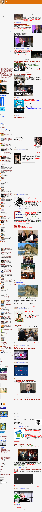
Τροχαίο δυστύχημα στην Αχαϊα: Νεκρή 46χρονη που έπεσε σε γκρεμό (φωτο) (7, 260)
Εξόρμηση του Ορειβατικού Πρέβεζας (21, 418)
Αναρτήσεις (2, 124)
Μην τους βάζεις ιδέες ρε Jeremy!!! (20, 24)
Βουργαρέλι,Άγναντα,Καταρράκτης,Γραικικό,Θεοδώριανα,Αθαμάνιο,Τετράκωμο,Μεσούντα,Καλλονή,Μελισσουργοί (6, 193)
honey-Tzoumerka (3, 208)
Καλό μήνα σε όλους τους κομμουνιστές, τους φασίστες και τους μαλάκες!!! (27, 399)
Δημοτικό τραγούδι (18, 378)
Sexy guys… (5, 228)
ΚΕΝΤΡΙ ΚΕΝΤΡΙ (1, 96)
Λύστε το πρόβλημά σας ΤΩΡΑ (6, 166)
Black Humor (27, 48)
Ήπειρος (18, 22)
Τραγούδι (19, 115)
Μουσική (18, 115)
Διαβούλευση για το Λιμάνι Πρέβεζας (7, 189)
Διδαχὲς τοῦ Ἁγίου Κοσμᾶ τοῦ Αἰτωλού (7, 248)
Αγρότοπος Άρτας (3, 143)
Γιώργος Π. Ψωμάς (39, 152)
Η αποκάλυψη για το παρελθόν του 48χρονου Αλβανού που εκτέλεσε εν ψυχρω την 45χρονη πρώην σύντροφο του (6, 274)
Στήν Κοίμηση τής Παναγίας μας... (7, 321)
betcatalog (2, 283)
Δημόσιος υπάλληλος (20, 48)
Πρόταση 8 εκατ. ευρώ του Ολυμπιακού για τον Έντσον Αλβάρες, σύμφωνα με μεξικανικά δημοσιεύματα (6, 252)
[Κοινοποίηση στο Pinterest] (28, 59)
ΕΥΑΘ (16, 442)
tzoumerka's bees (3, 176)
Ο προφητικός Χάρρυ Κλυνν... (19, 310)
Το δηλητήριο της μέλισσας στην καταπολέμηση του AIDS (6, 209)
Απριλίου (2, 463)
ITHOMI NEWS (2, 308)
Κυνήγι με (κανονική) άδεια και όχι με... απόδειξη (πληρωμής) (7, 152)
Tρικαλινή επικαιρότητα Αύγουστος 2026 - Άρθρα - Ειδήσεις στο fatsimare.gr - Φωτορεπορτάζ (7, 317)
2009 (1, 466)
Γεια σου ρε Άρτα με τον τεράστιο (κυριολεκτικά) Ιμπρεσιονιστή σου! (7, 134)
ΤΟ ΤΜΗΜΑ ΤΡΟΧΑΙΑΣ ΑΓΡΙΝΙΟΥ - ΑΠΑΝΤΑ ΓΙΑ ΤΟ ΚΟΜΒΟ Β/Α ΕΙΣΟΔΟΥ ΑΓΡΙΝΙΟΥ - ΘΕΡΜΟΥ (7, 347)
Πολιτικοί (17, 282)
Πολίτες (22, 442)
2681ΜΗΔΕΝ (2, 133)
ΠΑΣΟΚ (16, 504)
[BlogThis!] (26, 59)
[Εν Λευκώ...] (2, 405)
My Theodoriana (2, 198)
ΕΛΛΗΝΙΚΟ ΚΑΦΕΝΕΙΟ (3, 342)
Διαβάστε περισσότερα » (16, 441)
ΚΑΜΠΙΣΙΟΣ (2, 240)
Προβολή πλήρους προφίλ (5, 81)
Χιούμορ (17, 97)
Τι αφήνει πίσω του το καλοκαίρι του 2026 (5, 130)
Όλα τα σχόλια (2, 125)
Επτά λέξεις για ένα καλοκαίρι (6, 325)
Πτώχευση (20, 323)
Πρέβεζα (22, 22)
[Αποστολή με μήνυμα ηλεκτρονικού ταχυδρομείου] (25, 149)
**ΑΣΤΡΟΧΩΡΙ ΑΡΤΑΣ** (3, 173)
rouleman (2, 202)
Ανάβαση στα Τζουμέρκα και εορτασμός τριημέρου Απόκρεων (7, 194)
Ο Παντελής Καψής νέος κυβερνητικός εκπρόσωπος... (24, 380)
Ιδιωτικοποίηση (20, 442)
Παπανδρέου (18, 323)
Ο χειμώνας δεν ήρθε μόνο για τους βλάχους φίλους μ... (6, 457)
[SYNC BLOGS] (2, 469)
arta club (2, 180)
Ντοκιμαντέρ (20, 22)
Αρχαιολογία (17, 22)
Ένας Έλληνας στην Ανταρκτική (6, 148)
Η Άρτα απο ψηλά (2, 164)
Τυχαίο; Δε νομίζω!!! (18, 325)
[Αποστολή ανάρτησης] (25, 96)
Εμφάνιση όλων (12, 355)
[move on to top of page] (41, 511)
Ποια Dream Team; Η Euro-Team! (7, 232)
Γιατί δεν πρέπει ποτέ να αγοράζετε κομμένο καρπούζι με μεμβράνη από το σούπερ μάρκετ (8, 338)
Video (28, 48)
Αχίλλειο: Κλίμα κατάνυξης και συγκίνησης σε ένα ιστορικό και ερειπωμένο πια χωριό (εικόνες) (8, 351)
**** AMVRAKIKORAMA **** (4, 220)
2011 (1, 448)
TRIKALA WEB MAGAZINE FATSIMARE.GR (5, 316)
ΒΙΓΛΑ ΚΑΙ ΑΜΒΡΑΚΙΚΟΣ (3, 156)
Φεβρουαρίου (3, 464)
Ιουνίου (2, 462)
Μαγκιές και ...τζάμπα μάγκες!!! (19, 226)
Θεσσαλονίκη (18, 442)
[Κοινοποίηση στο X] (27, 59)
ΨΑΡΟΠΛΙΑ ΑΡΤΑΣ (3, 241)
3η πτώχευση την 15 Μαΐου (3, 213)
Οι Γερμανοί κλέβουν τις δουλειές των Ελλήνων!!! (23, 50)
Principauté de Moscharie (3, 216)
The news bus (2, 350)
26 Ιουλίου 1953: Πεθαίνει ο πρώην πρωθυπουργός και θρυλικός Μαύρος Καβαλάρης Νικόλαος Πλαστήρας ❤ (7, 334)
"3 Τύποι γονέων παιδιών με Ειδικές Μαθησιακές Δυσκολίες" (7, 205)
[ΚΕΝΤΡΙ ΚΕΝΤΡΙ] (2, 105)
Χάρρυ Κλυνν (22, 323)
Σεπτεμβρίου (3, 460)
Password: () (1, 481)
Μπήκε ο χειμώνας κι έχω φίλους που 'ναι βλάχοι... (23, 364)
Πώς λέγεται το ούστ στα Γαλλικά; (20, 117)
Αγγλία (16, 48)
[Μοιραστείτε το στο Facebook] (27, 96)
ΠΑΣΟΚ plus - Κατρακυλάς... (19, 490)
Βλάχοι (16, 378)
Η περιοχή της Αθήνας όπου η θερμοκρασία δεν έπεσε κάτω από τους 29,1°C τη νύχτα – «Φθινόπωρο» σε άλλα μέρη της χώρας (6, 343)
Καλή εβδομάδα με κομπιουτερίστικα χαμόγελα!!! (23, 74)
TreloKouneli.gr (2, 273)
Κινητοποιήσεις (23, 48)
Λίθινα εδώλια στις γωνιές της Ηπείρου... (21, 13)
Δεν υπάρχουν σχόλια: (23, 96)
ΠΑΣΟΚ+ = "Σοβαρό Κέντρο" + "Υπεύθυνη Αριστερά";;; (24, 444)
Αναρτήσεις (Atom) (19, 507)
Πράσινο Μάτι (2, 224)
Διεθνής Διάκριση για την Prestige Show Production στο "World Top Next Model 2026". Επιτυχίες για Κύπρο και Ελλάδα (8, 287)
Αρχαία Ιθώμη (2, 291)
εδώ (16, 307)
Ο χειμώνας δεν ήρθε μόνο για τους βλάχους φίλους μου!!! (24, 348)
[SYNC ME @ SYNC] (2, 127)
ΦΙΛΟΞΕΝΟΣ (2, 286)
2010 (1, 465)
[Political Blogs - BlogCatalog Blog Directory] (5, 474)
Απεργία (17, 48)
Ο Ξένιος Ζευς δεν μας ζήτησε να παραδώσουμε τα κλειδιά (6, 312)
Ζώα (16, 282)
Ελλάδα (16, 115)
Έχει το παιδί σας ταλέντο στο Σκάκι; (20, 196)
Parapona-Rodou (3, 264)
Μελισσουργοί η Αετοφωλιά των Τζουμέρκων (5, 160)
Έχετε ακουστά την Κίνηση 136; (20, 428)
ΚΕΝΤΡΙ (4, 80)
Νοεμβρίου (3, 459)
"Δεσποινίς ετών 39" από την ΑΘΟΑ (20, 151)
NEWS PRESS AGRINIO (3, 346)
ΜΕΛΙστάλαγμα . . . (3, 236)
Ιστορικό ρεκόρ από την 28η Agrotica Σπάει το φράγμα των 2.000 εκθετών (8, 144)
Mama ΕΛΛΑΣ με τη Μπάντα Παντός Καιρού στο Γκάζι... (24, 99)
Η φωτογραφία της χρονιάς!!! (19, 284)
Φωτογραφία (19, 282)
